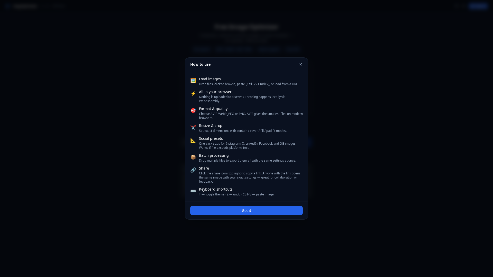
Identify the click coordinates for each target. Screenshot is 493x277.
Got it (246, 210)
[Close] (301, 64)
